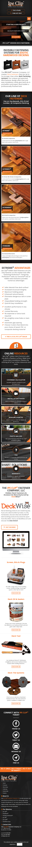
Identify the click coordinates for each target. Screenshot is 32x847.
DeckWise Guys (7, 821)
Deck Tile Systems (16, 672)
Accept (19, 844)
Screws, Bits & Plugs (16, 562)
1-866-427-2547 (16, 13)
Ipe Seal (5, 819)
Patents (5, 793)
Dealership (5, 791)
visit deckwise (10, 527)
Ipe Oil (4, 817)
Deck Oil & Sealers (16, 599)
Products (5, 785)
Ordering (5, 789)
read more (15, 593)
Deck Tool (16, 636)
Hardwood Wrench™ (8, 815)
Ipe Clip (5, 811)
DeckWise (5, 813)
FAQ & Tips (5, 787)
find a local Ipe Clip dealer (16, 337)
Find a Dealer (16, 10)
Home (4, 783)
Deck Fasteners (12, 74)
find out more (16, 37)
